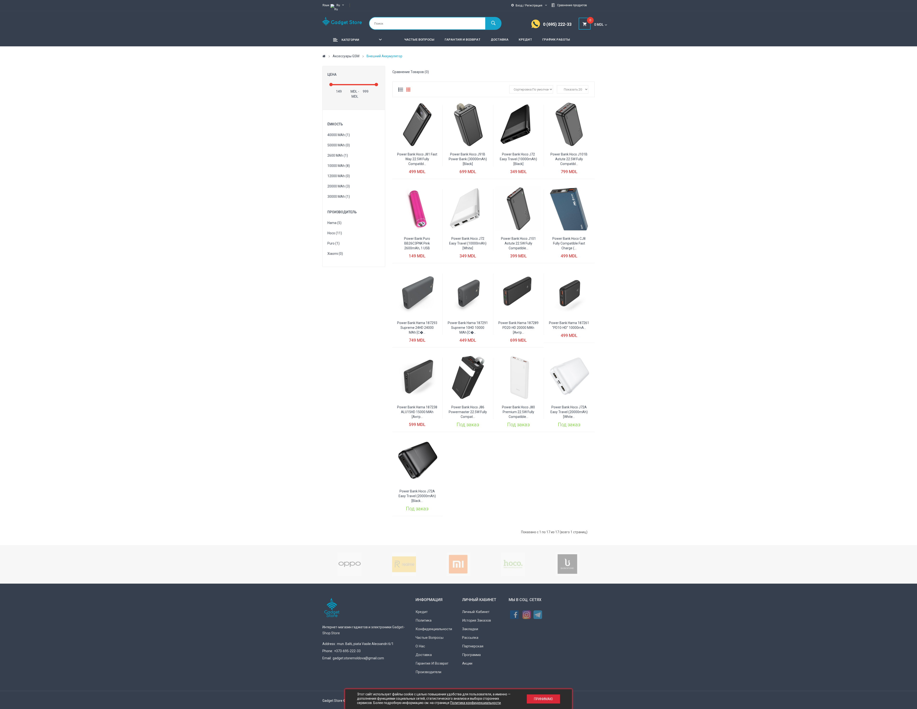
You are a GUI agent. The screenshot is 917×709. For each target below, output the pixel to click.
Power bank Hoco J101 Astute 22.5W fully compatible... (518, 243)
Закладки (470, 629)
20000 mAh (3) (338, 186)
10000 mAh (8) (338, 166)
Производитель (342, 212)
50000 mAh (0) (338, 145)
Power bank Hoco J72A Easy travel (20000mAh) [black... (417, 496)
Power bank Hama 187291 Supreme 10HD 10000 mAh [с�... (468, 327)
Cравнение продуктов (572, 5)
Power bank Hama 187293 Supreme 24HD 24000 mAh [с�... (417, 327)
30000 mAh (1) (338, 196)
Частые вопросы (429, 637)
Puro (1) (333, 243)
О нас (420, 646)
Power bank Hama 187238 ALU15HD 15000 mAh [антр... (417, 412)
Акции (467, 663)
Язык (325, 5)
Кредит (422, 612)
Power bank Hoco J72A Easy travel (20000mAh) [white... (569, 412)
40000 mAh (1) (338, 135)
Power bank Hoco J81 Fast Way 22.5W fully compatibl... (417, 159)
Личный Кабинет (476, 612)
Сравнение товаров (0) (410, 72)
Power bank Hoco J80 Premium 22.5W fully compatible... (518, 412)
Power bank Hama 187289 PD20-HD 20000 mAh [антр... (518, 327)
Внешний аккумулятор (384, 56)
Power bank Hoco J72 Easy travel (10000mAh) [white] (467, 243)
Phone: (327, 651)
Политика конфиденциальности (475, 703)
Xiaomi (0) (335, 254)
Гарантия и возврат (432, 663)
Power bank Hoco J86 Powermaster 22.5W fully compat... (468, 412)
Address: (329, 644)
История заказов (476, 620)
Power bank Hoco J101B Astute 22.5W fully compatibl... (568, 159)
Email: (326, 658)
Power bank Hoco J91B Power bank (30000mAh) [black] (468, 159)
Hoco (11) (334, 233)
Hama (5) (334, 223)
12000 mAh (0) (338, 176)
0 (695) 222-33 (557, 24)
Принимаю (543, 699)
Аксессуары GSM (346, 56)
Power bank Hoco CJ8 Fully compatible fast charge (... (569, 243)
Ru (338, 5)
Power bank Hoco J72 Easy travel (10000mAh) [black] (518, 159)
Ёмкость (335, 124)
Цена (331, 74)
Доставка (424, 655)
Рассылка (470, 637)
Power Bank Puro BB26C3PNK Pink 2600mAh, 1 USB (417, 243)
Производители (428, 672)
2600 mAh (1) (337, 155)
